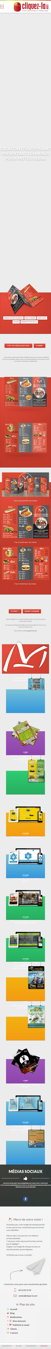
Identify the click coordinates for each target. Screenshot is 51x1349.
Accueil (13, 1309)
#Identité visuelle (29, 322)
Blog (12, 1313)
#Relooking (30, 318)
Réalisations (16, 1317)
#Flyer (16, 322)
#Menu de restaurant (13, 318)
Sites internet (19, 1321)
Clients (13, 1329)
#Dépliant (42, 318)
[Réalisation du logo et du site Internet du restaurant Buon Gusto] (25, 898)
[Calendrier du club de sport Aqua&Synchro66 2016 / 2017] (36, 683)
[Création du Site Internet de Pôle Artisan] (25, 856)
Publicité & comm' (21, 1325)
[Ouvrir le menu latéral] (2, 6)
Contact (14, 1333)
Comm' (39, 346)
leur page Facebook (30, 631)
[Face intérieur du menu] (25, 563)
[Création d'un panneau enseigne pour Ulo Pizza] (36, 1137)
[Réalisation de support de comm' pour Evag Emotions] (36, 1015)
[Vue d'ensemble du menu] (25, 484)
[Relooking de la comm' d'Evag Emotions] (36, 769)
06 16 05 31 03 (24, 1290)
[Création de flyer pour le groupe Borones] (25, 1061)
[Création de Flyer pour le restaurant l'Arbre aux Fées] (25, 733)
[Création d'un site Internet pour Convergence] (25, 940)
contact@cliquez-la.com (27, 1296)
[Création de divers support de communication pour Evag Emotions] (36, 976)
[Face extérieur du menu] (25, 521)
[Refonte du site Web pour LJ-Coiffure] (25, 1104)
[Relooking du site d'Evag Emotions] (25, 815)
